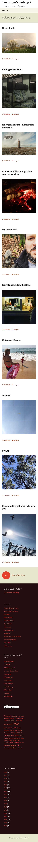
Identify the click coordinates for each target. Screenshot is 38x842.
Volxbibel (16, 743)
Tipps (14, 740)
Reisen (21, 736)
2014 (5, 791)
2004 (5, 823)
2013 (5, 794)
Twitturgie (7, 693)
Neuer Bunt (8, 28)
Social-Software (9, 738)
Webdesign (7, 745)
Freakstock (7, 674)
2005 (5, 819)
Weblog (13, 745)
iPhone (16, 730)
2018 (5, 778)
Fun (14, 727)
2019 (5, 775)
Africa (6, 716)
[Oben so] (19, 417)
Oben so (6, 395)
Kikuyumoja (7, 627)
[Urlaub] (19, 472)
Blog (22, 716)
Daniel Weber (8, 624)
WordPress (13, 748)
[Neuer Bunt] (19, 43)
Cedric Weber (19, 718)
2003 (5, 826)
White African (8, 646)
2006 (5, 816)
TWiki (18, 740)
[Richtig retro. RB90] (19, 91)
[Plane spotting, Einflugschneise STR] (19, 535)
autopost (16, 59)
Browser (12, 718)
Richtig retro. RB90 (12, 69)
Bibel (19, 716)
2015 (5, 788)
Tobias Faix (7, 643)
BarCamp (14, 716)
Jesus (20, 730)
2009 (5, 807)
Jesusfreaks (8, 680)
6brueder (7, 614)
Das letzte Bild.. (10, 229)
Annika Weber (8, 617)
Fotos (15, 724)
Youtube (20, 748)
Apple (10, 716)
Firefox (9, 724)
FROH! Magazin (8, 677)
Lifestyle (7, 736)
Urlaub (5, 450)
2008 (5, 810)
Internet (12, 730)
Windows (6, 748)
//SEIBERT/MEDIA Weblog (11, 593)
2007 (5, 813)
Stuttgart (6, 740)
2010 (5, 804)
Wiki (18, 745)
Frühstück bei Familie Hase (16, 285)
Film (5, 724)
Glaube (19, 728)
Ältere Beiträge (15, 575)
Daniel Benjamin (11, 720)
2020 (5, 772)
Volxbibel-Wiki (8, 696)
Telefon (10, 740)
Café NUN (7, 665)
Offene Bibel (8, 690)
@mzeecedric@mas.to (11, 611)
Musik (16, 735)
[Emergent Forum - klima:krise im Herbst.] (19, 143)
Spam (22, 738)
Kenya (13, 733)
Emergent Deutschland (11, 671)
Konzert (19, 733)
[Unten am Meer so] (19, 362)
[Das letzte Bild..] (19, 251)
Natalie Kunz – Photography (12, 636)
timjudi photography (10, 640)
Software (17, 738)
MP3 (12, 736)
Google (6, 730)
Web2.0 (22, 742)
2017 (5, 782)
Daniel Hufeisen (8, 621)
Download (19, 720)
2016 (5, 785)
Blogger (6, 718)
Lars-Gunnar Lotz (9, 630)
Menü (4, 10)
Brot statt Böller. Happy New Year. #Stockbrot (17, 173)
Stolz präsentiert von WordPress (19, 838)
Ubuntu (6, 743)
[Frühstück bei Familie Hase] (19, 306)
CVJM (5, 720)
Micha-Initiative (8, 684)
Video (11, 743)
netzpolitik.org (8, 687)
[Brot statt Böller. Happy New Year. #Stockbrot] (19, 196)
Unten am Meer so (11, 340)
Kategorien (7, 705)
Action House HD (9, 661)
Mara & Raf (7, 633)
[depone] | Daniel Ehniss (11, 608)
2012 (5, 797)
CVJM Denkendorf (9, 668)
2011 (5, 800)
